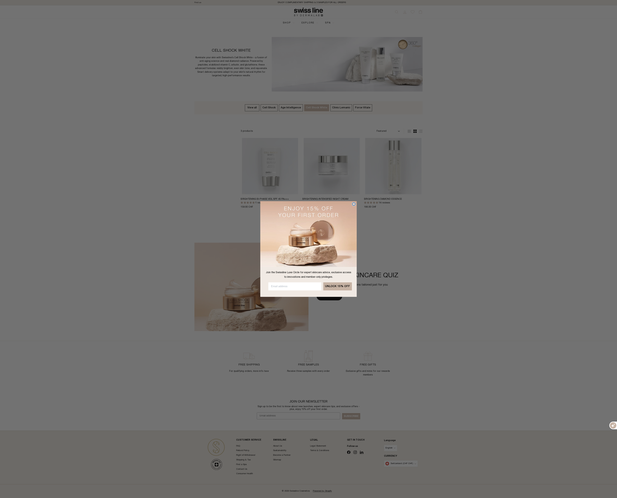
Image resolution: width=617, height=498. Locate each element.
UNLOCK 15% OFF (337, 286)
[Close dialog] (353, 204)
